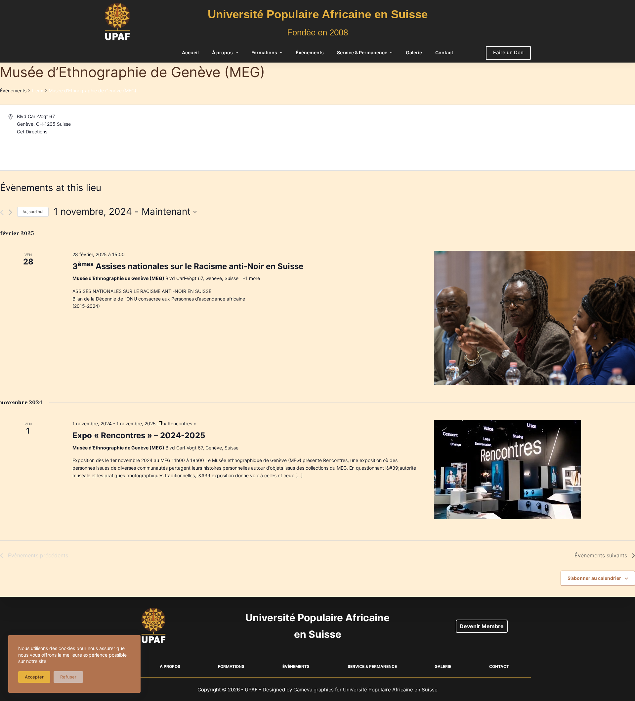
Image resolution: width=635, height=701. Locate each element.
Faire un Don (508, 52)
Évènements (13, 90)
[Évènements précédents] (2, 212)
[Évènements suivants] (10, 212)
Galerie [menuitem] (414, 52)
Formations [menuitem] (264, 52)
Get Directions (32, 131)
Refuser (68, 676)
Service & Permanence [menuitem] (362, 52)
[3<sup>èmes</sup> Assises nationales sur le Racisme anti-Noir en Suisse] (534, 318)
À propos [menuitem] (222, 52)
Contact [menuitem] (444, 52)
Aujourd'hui (32, 211)
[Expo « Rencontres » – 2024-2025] (534, 469)
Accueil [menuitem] (190, 52)
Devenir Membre (482, 626)
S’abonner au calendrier (594, 578)
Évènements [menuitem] (310, 52)
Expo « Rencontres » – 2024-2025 (138, 435)
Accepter (34, 676)
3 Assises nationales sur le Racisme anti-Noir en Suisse (187, 266)
